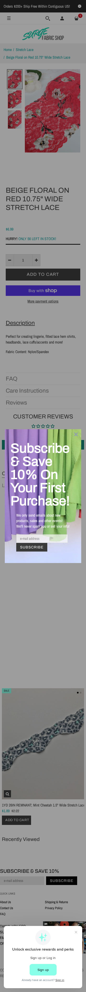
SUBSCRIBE (31, 547)
